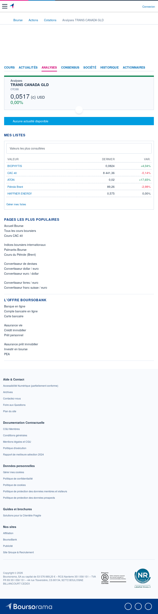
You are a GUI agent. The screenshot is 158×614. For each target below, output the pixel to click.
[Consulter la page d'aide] (137, 6)
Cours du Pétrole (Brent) (20, 254)
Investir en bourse (16, 349)
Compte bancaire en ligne (21, 311)
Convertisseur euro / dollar (21, 273)
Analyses (49, 67)
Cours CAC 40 (13, 235)
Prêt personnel (13, 335)
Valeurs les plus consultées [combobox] (27, 148)
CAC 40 (12, 173)
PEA (7, 354)
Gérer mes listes (16, 204)
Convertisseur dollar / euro (21, 268)
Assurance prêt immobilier (21, 344)
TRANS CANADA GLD (29, 84)
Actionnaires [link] (134, 67)
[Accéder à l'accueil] (5, 20)
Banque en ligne (14, 306)
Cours (9, 67)
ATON (10, 180)
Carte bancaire (13, 316)
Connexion (148, 6)
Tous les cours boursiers (20, 231)
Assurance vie (13, 325)
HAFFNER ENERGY (19, 193)
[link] (30, 385)
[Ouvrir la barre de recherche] (132, 6)
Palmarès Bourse (15, 249)
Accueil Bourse (13, 226)
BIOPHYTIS (14, 166)
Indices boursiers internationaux (25, 245)
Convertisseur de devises (20, 263)
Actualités (28, 67)
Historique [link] (109, 67)
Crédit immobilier (15, 330)
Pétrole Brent (15, 187)
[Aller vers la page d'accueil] (12, 6)
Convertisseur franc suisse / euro (25, 287)
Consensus (70, 67)
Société (89, 67)
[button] (4, 6)
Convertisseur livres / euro (21, 282)
